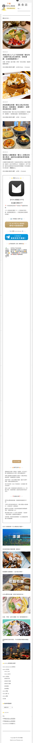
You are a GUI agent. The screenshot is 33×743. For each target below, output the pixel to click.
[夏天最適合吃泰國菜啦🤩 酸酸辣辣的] (16, 381)
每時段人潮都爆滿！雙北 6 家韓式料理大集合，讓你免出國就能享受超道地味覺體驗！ (16, 157)
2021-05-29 (5, 102)
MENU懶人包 (6, 693)
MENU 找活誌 (6, 669)
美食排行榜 (7, 678)
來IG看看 (17, 461)
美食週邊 (6, 688)
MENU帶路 (5, 691)
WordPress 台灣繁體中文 (9, 723)
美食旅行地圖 (7, 681)
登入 (4, 716)
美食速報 (6, 686)
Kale (21, 737)
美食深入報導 (12, 67)
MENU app (7, 671)
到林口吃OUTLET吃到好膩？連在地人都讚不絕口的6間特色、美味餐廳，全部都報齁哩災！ (16, 57)
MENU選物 (5, 696)
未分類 (4, 698)
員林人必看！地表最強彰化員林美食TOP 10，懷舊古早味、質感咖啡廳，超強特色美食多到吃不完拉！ (16, 489)
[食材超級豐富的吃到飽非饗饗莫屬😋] (16, 292)
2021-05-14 (5, 152)
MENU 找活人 (7, 674)
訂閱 (9, 718)
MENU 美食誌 (5, 67)
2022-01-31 (5, 51)
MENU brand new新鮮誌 (9, 667)
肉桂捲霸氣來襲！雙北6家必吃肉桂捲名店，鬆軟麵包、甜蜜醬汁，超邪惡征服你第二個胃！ (16, 107)
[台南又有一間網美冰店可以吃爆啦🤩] (16, 448)
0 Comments (27, 67)
